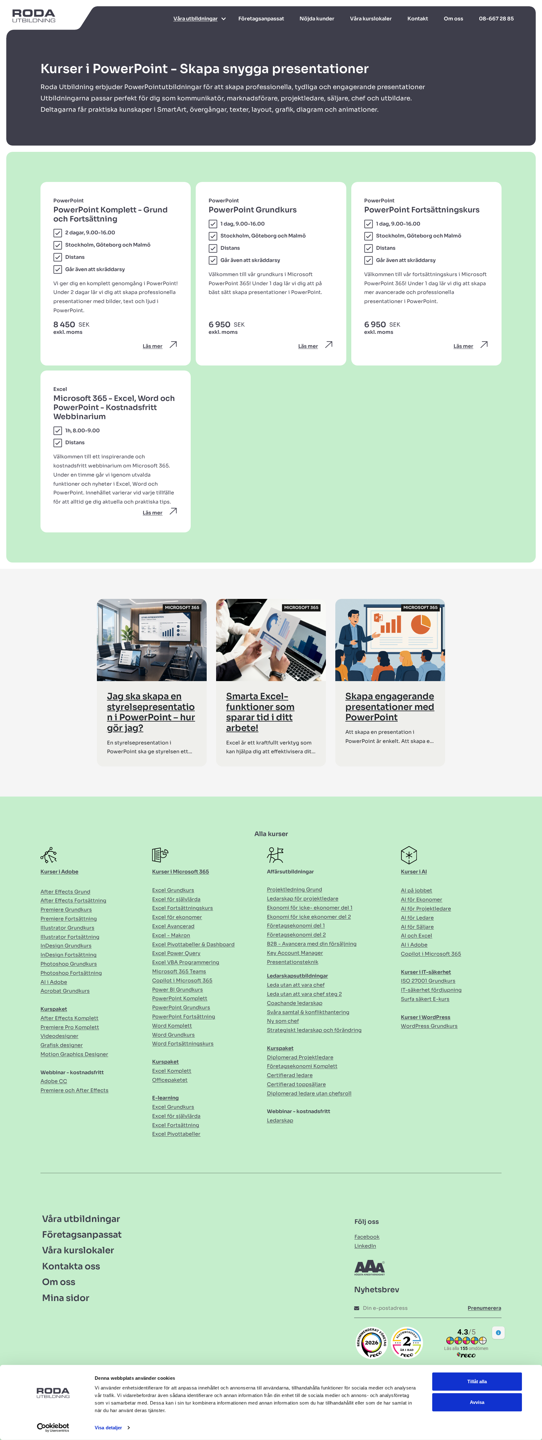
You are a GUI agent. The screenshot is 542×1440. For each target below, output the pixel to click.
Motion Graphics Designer (74, 1054)
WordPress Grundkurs (429, 1026)
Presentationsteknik (292, 962)
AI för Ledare (417, 918)
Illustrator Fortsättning (69, 937)
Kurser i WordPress (425, 1017)
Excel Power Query (176, 953)
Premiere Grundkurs (66, 909)
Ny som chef (283, 1021)
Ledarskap (280, 1120)
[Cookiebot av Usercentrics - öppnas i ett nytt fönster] (53, 1427)
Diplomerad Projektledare (300, 1057)
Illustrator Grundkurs (67, 928)
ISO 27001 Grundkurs (428, 981)
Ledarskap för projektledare (302, 898)
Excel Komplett (171, 1071)
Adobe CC (53, 1081)
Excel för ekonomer (177, 917)
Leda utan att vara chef (296, 985)
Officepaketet (170, 1080)
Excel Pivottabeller (176, 1134)
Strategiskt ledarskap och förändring (314, 1030)
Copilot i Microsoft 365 (182, 980)
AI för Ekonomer (421, 899)
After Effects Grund (65, 891)
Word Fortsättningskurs (183, 1043)
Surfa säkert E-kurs (425, 999)
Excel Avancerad (173, 926)
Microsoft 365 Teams (179, 971)
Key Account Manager (295, 953)
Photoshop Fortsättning (71, 973)
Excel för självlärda (176, 899)
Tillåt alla (477, 1381)
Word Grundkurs (173, 1035)
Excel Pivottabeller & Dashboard (193, 944)
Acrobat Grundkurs (65, 991)
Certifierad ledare (290, 1075)
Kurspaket (53, 1009)
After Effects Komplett (69, 1018)
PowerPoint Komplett (179, 998)
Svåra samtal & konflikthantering (308, 1012)
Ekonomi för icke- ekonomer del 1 (310, 907)
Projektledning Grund (294, 889)
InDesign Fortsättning (68, 955)
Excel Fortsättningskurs (182, 908)
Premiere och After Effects (74, 1090)
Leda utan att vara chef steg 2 (304, 994)
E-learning (165, 1098)
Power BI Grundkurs (177, 989)
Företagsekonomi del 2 (296, 934)
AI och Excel (416, 935)
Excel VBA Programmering (185, 962)
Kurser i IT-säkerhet (426, 972)
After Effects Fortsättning (73, 900)
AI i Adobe (53, 982)
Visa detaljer (108, 1427)
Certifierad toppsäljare (296, 1084)
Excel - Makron (171, 935)
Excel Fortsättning (175, 1125)
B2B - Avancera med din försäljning (312, 944)
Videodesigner (59, 1036)
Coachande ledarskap (294, 1003)
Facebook (367, 1237)
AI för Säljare (417, 927)
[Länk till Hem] (30, 18)
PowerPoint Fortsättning (183, 1016)
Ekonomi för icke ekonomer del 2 (309, 917)
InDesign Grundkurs (66, 945)
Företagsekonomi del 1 (296, 925)
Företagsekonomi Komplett (302, 1066)
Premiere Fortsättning (68, 918)
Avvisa (477, 1402)
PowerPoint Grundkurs (181, 1007)
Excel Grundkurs (173, 890)
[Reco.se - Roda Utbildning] (371, 1343)
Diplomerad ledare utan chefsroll (309, 1093)
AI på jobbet (416, 890)
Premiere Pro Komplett (69, 1027)
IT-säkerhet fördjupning (431, 990)
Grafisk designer (61, 1045)
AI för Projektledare (426, 908)
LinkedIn (365, 1246)
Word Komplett (172, 1025)
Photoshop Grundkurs (68, 964)
